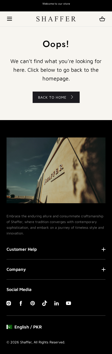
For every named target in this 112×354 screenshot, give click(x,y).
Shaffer (26, 342)
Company (16, 269)
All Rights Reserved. (49, 342)
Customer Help (22, 249)
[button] (10, 18)
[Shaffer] (56, 18)
